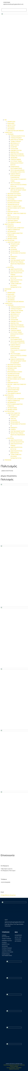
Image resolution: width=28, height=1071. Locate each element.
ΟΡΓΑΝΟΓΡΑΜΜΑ (12, 237)
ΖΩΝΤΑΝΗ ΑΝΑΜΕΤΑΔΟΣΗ (17, 260)
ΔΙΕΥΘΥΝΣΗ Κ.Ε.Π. (15, 143)
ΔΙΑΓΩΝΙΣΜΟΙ (10, 129)
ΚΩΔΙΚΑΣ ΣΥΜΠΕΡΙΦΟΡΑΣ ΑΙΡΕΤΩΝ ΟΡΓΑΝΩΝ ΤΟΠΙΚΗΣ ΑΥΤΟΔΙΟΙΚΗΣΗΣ (18, 190)
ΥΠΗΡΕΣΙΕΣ (10, 134)
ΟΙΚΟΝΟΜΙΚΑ (13, 157)
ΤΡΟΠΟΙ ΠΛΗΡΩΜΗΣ (14, 1066)
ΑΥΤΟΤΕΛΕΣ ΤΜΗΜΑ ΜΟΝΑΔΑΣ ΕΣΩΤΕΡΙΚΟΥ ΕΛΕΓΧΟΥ (16, 163)
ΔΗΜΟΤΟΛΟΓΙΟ (14, 145)
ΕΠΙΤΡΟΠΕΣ (10, 267)
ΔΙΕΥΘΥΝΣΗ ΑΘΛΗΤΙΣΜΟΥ (14, 195)
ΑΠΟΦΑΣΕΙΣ (13, 249)
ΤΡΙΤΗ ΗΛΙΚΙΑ (10, 199)
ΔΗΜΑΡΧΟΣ (10, 226)
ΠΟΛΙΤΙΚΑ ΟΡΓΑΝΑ (9, 240)
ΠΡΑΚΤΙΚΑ (13, 247)
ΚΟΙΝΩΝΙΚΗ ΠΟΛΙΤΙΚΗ (16, 150)
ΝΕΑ (5, 120)
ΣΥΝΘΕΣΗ (13, 258)
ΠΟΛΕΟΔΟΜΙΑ (14, 148)
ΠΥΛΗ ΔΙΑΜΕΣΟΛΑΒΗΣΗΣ (14, 222)
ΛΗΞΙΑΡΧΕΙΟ (13, 147)
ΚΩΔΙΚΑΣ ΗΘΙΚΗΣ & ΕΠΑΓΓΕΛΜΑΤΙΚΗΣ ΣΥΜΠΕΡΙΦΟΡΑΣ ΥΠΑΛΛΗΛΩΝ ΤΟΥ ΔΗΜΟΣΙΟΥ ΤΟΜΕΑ (18, 177)
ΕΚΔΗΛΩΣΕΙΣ (10, 123)
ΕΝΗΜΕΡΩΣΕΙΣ (11, 121)
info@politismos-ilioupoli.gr (8, 895)
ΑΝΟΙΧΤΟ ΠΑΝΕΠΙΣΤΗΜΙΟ (14, 206)
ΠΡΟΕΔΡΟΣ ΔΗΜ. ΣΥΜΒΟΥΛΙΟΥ (15, 228)
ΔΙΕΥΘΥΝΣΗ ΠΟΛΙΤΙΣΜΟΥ (14, 193)
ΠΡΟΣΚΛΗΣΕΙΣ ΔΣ (15, 251)
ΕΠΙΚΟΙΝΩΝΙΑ (7, 289)
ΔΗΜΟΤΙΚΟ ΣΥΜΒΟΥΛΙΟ (13, 242)
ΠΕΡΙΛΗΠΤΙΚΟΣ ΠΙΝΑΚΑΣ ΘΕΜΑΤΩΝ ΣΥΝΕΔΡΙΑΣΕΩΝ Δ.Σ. (17, 263)
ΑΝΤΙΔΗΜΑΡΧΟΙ (11, 231)
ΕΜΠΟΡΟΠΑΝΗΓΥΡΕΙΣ (13, 219)
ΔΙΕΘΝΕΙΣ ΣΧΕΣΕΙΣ (12, 238)
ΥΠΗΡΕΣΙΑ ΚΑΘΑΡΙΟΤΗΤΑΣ (17, 136)
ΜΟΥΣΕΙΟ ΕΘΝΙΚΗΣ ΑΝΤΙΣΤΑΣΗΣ (16, 208)
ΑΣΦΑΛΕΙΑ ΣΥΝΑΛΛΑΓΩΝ (14, 1069)
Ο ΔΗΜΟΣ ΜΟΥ (8, 132)
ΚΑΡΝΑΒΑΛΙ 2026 (12, 197)
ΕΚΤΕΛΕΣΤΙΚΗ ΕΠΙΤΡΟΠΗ (17, 271)
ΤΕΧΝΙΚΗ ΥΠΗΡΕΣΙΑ (15, 141)
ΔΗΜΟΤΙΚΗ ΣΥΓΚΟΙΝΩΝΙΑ (17, 154)
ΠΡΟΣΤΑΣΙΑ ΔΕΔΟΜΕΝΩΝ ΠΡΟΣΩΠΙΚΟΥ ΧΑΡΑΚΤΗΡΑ (14, 1065)
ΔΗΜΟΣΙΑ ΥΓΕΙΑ (14, 152)
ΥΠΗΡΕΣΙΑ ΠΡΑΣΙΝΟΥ (16, 138)
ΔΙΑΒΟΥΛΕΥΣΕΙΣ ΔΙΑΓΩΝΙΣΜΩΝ (15, 130)
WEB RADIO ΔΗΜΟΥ (12, 220)
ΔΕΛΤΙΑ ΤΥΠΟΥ (11, 125)
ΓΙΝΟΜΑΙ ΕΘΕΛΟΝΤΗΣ (13, 204)
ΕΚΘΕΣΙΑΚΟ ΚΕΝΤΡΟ (12, 211)
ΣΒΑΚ (8, 210)
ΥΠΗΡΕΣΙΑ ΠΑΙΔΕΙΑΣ (15, 159)
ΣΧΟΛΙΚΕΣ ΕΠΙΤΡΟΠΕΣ (13, 202)
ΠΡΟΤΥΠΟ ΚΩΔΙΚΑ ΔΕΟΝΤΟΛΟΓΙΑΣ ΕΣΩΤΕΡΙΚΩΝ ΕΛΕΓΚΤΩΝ (18, 184)
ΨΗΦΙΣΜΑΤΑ (13, 256)
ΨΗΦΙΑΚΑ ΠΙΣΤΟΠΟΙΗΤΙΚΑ (17, 156)
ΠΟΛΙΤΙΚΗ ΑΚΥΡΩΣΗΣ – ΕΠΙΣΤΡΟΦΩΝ (14, 1067)
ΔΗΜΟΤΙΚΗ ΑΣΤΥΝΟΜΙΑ (16, 139)
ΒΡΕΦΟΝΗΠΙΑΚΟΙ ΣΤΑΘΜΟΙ (14, 201)
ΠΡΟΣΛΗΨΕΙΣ (11, 127)
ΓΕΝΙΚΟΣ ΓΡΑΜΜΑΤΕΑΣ (13, 229)
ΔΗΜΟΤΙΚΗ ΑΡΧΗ (9, 224)
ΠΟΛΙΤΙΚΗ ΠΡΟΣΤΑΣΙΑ (13, 217)
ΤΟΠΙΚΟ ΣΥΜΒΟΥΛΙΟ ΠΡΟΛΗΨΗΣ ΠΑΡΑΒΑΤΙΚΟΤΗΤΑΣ (15, 285)
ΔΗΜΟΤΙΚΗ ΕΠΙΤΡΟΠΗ (16, 269)
